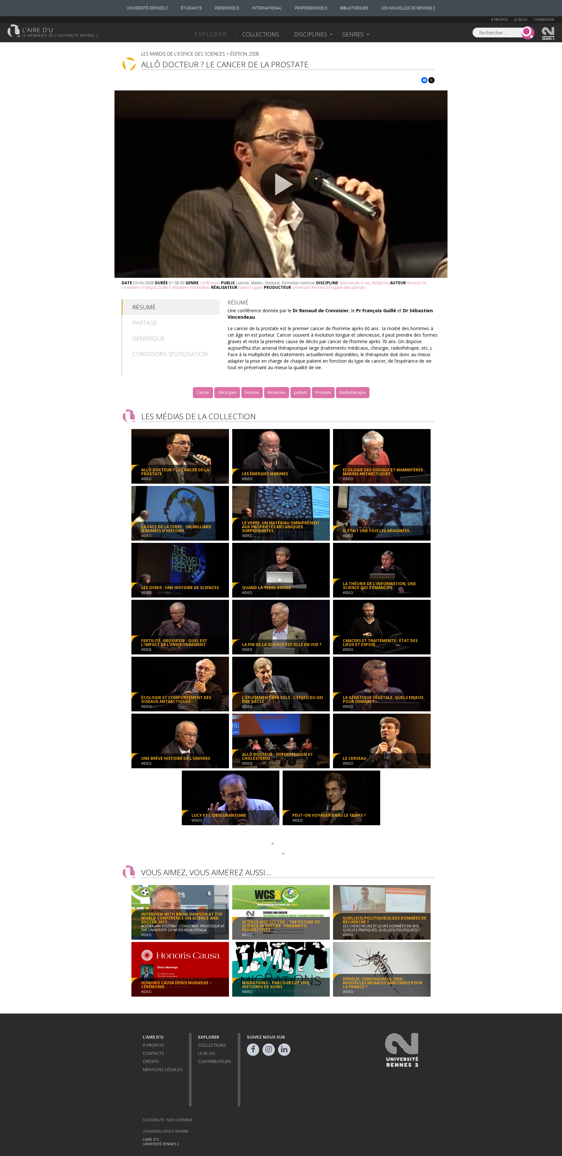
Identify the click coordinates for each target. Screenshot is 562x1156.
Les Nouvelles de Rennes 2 (408, 8)
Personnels (227, 8)
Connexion (543, 19)
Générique (148, 338)
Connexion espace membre (166, 1131)
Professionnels (311, 8)
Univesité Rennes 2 (548, 33)
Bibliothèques (354, 8)
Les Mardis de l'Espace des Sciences (183, 54)
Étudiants (191, 8)
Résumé (143, 307)
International (267, 8)
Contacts (153, 1053)
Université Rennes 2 (147, 8)
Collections (260, 34)
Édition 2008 (244, 54)
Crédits (151, 1061)
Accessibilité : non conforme (168, 1120)
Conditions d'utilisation (170, 354)
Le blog (521, 19)
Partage (144, 323)
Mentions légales (162, 1069)
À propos (499, 19)
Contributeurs (214, 1061)
